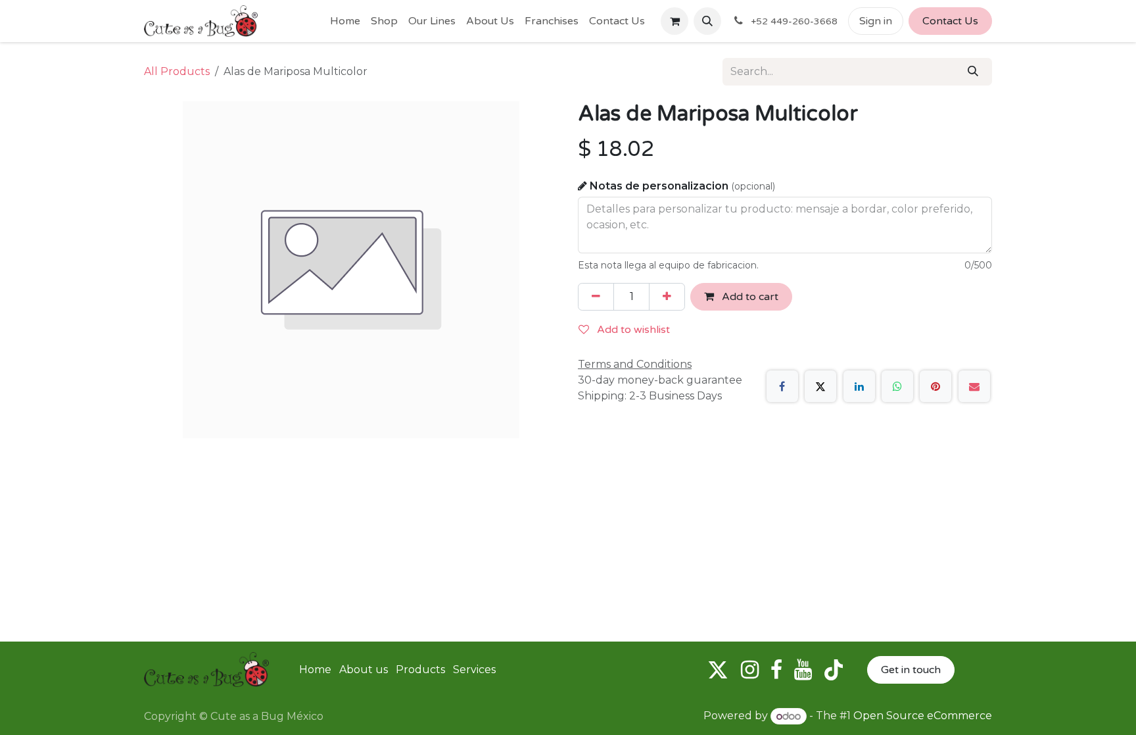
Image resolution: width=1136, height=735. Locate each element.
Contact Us (950, 21)
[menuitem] (345, 21)
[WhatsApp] (897, 386)
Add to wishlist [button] (632, 329)
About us (363, 669)
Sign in (875, 21)
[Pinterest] (935, 386)
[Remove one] (596, 297)
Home (315, 669)
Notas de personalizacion (682, 186)
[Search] (973, 72)
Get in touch (911, 669)
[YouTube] (803, 670)
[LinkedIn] (859, 386)
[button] (707, 21)
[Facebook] (782, 386)
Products (420, 669)
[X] (820, 386)
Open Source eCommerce (922, 716)
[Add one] (667, 297)
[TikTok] (833, 670)
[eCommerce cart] (674, 21)
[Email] (974, 386)
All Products (177, 71)
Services (474, 669)
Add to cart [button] (748, 296)
